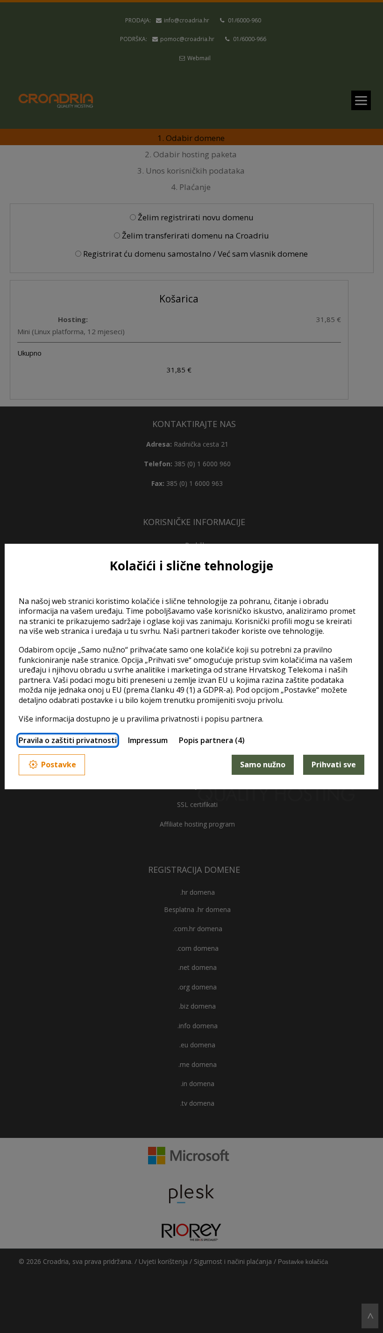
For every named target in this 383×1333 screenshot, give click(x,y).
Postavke (58, 764)
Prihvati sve (334, 764)
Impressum (148, 740)
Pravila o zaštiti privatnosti (68, 740)
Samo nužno (262, 764)
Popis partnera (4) (212, 740)
